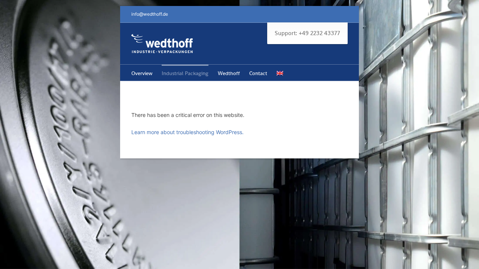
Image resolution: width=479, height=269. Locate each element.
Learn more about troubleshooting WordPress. (187, 132)
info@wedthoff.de (149, 14)
